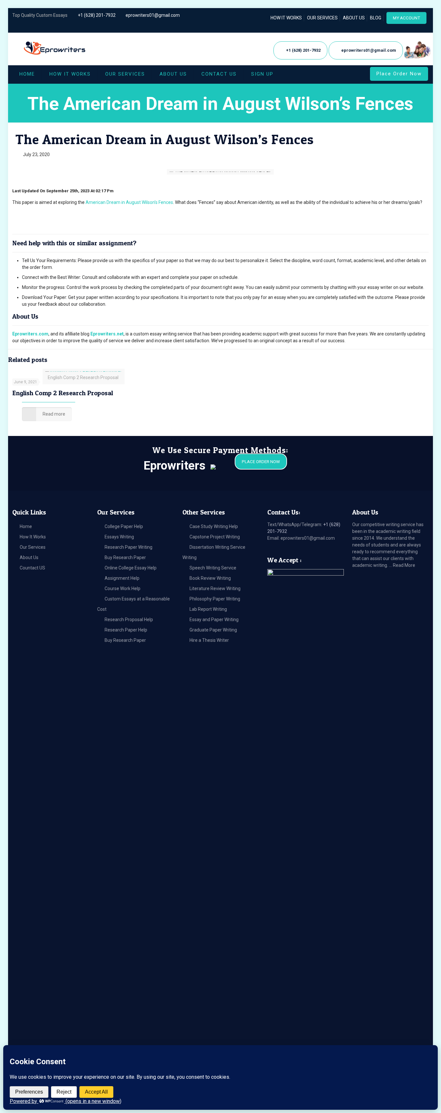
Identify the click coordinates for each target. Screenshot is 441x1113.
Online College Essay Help (131, 567)
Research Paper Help (126, 629)
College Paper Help (124, 526)
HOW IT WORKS (286, 17)
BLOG (375, 17)
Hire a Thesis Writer (209, 640)
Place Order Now (399, 74)
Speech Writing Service (213, 567)
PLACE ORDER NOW (261, 461)
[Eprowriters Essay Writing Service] (55, 48)
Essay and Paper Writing (214, 619)
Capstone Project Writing (215, 536)
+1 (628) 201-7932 (97, 15)
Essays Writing (119, 536)
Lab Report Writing (208, 609)
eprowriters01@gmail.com (153, 15)
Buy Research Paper (125, 557)
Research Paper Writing (128, 547)
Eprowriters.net (107, 333)
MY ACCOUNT (406, 18)
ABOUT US (354, 17)
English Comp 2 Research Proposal (62, 393)
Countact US (32, 567)
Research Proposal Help (129, 619)
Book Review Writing (210, 578)
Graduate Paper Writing (213, 629)
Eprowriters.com (30, 333)
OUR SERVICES (322, 17)
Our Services (33, 547)
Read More (404, 565)
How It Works (33, 536)
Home (26, 526)
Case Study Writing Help (214, 526)
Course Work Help (122, 588)
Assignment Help (122, 578)
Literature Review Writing (215, 588)
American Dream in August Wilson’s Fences (129, 202)
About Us (29, 557)
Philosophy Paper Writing (215, 598)
